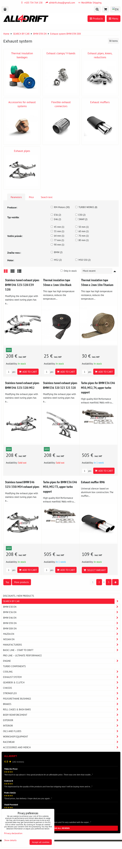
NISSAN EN (8, 639)
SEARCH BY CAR (11, 601)
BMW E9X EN (10, 623)
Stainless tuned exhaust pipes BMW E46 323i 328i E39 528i (22, 284)
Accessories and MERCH (17, 747)
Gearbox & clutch (13, 682)
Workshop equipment (15, 736)
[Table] (19, 272)
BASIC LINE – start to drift (18, 650)
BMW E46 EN (9, 617)
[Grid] (5, 272)
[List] (12, 272)
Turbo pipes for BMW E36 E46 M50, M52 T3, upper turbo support (60, 486)
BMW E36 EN (9, 612)
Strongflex (10, 693)
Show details (10, 840)
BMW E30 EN (9, 606)
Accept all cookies (40, 842)
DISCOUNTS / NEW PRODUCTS (18, 595)
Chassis (7, 687)
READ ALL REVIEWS (61, 828)
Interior (8, 725)
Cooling (8, 671)
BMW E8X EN (10, 628)
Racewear (9, 741)
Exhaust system (12, 677)
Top (7, 582)
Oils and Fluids (12, 731)
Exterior (8, 720)
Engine (7, 660)
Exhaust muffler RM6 (93, 482)
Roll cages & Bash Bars (17, 709)
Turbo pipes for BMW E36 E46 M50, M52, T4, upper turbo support (98, 387)
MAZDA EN (8, 633)
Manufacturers (12, 644)
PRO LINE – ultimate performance (22, 655)
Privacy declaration (13, 833)
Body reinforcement (15, 714)
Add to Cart (29, 371)
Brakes (7, 704)
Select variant (96, 570)
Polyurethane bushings (17, 698)
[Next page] (115, 582)
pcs (13, 372)
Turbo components (14, 666)
